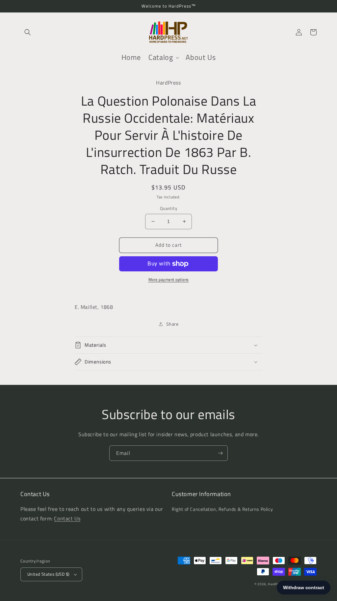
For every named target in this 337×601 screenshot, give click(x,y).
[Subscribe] (220, 453)
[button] (27, 32)
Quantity (168, 208)
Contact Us (67, 518)
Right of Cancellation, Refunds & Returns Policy (222, 509)
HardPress (276, 584)
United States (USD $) (48, 574)
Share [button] (172, 323)
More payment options (168, 280)
